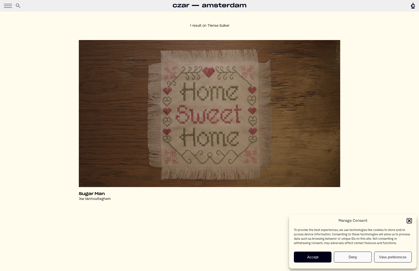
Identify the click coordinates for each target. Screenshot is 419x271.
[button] (409, 220)
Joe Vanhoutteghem (95, 199)
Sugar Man (92, 194)
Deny (353, 257)
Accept (312, 257)
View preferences (393, 257)
